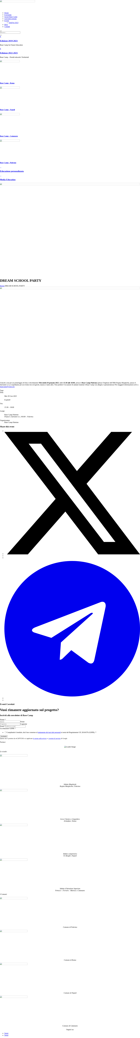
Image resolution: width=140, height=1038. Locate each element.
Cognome (23, 724)
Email (2, 726)
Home (6, 13)
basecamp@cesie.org (7, 387)
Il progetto (7, 15)
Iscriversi (4, 736)
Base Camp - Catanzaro (9, 136)
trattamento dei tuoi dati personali (49, 732)
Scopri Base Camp (10, 17)
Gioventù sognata (10, 19)
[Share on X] (72, 554)
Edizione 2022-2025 (9, 53)
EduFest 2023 (13, 23)
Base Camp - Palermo (8, 163)
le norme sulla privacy (40, 738)
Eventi (6, 21)
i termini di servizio (54, 738)
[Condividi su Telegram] (72, 698)
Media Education (8, 179)
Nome (3, 720)
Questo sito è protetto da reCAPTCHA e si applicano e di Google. (34, 738)
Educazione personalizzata (12, 171)
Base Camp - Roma (7, 83)
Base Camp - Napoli (7, 110)
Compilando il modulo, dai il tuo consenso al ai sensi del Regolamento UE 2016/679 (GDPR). (51, 732)
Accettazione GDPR (8, 728)
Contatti (7, 27)
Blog (6, 25)
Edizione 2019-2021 (9, 41)
